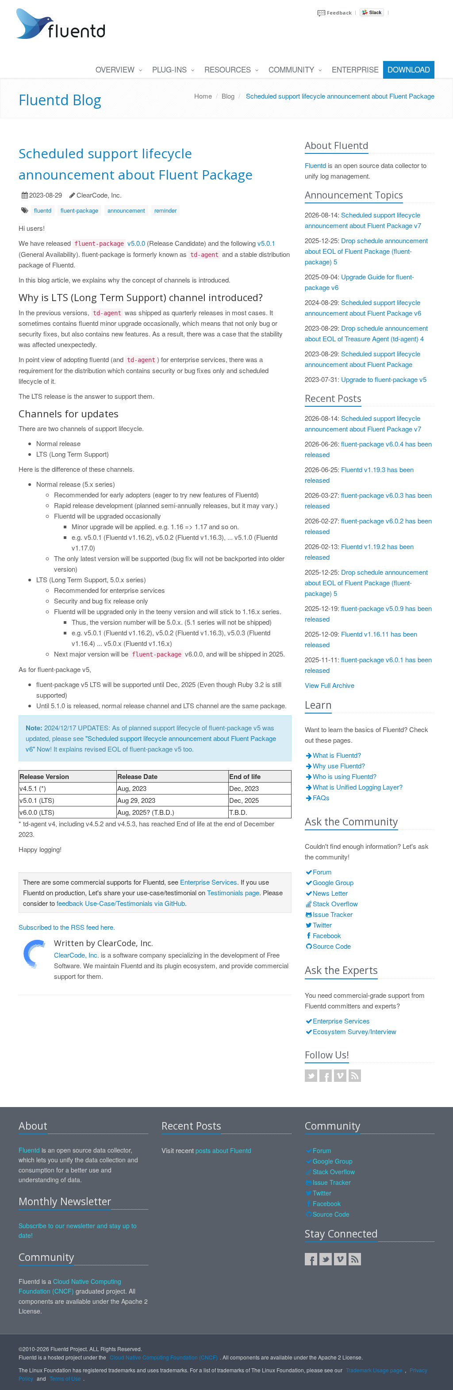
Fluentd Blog (60, 99)
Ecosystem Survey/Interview (354, 1031)
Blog (228, 95)
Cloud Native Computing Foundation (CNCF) (164, 1357)
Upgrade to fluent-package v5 (383, 379)
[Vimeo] (340, 1259)
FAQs (321, 797)
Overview (116, 69)
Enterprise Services (208, 881)
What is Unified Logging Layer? (358, 786)
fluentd (42, 210)
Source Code (332, 946)
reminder (165, 210)
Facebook (327, 935)
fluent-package (79, 210)
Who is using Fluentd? (344, 776)
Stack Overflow (335, 903)
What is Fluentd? (337, 755)
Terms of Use (65, 1378)
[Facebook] (311, 1259)
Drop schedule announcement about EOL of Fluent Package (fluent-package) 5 (366, 251)
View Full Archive (329, 685)
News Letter (330, 892)
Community (292, 69)
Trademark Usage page (374, 1370)
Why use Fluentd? (339, 765)
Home (203, 95)
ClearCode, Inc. (76, 954)
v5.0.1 (266, 243)
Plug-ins (170, 69)
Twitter (322, 924)
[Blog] (355, 1259)
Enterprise (355, 69)
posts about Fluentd (223, 1150)
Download (409, 69)
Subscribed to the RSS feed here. (67, 927)
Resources (228, 69)
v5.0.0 (136, 243)
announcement (126, 210)
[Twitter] (325, 1259)
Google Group (333, 882)
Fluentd (315, 165)
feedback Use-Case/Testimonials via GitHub (121, 903)
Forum (322, 871)
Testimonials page (233, 892)
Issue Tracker (333, 914)
